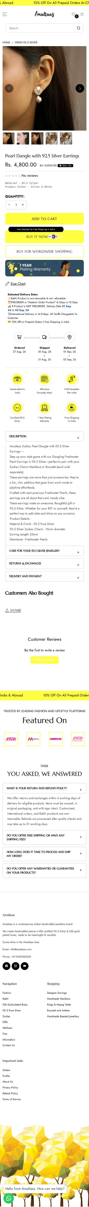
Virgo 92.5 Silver (26, 42)
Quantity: (14, 196)
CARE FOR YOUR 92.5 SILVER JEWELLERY (34, 551)
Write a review (44, 659)
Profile (6, 1076)
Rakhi (5, 999)
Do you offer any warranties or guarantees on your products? (40, 870)
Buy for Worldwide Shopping (44, 251)
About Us (8, 1082)
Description (17, 436)
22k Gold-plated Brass (15, 1005)
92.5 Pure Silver (12, 1010)
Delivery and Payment (25, 576)
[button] (82, 14)
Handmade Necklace (58, 999)
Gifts (5, 1022)
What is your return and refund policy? (37, 788)
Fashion (7, 993)
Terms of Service (12, 1099)
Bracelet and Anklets (58, 1010)
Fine (5, 1034)
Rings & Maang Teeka (59, 1005)
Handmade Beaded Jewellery (63, 1016)
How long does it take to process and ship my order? (38, 854)
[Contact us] (8, 1198)
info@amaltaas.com (21, 949)
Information (9, 1040)
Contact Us (9, 1045)
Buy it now (37, 236)
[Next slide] (80, 88)
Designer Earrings (57, 993)
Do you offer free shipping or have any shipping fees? (36, 837)
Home (6, 42)
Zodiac (6, 1016)
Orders (6, 1070)
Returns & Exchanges (25, 563)
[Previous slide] (9, 88)
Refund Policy (10, 1093)
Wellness (7, 1028)
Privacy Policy (10, 1087)
